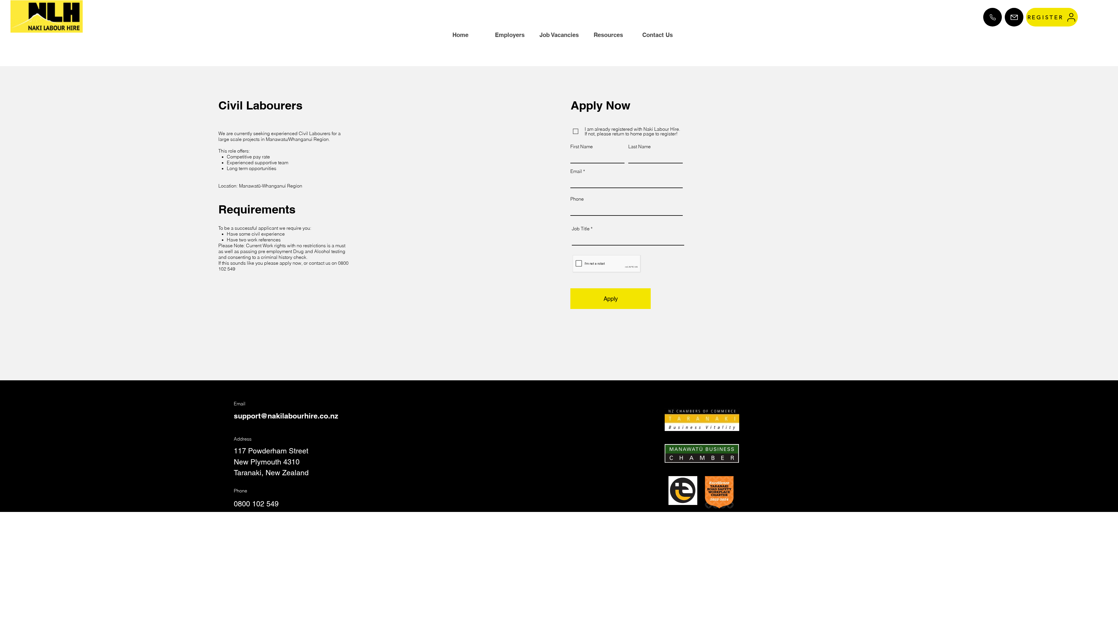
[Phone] (992, 17)
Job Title (581, 228)
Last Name (639, 146)
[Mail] (1014, 17)
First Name (581, 146)
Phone (577, 199)
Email (576, 171)
